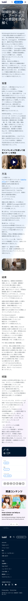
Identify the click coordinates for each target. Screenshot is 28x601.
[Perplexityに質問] (8, 483)
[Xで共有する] (23, 483)
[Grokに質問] (14, 483)
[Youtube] (15, 585)
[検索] (14, 537)
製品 (3, 550)
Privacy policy (5, 590)
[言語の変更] (10, 537)
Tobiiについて (5, 545)
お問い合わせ (18, 2)
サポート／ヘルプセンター (8, 553)
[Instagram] (9, 585)
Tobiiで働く (5, 571)
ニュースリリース (6, 569)
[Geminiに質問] (11, 483)
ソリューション (5, 547)
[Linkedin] (6, 585)
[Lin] (19, 585)
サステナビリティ (6, 577)
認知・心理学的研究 (8, 475)
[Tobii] (4, 2)
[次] (17, 524)
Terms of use (13, 590)
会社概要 (4, 563)
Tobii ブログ (5, 566)
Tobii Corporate (20, 537)
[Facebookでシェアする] (17, 483)
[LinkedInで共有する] (20, 483)
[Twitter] (12, 585)
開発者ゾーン (5, 574)
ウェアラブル (7, 469)
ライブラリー (6, 528)
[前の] (11, 524)
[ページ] (25, 2)
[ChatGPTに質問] (5, 483)
